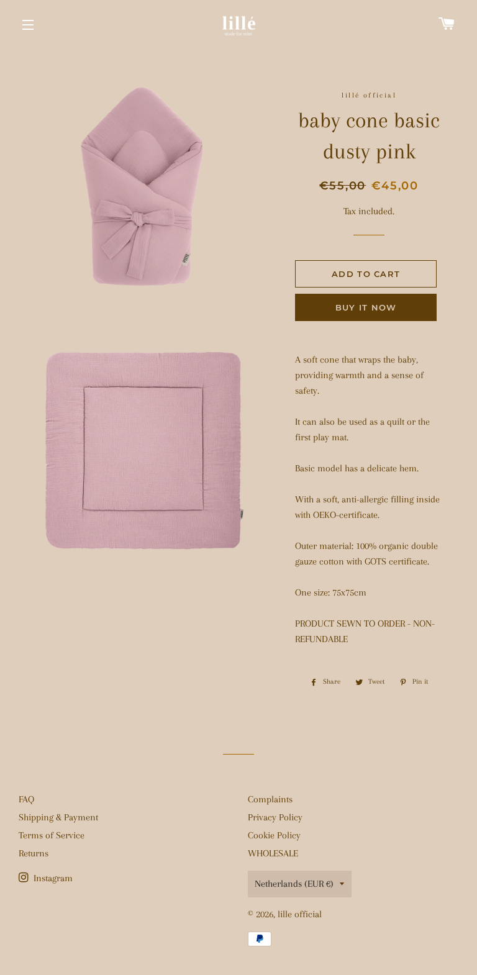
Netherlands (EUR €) (294, 883)
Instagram (52, 878)
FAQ (26, 799)
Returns (33, 853)
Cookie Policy (274, 835)
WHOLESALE (273, 853)
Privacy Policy (275, 817)
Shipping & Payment (58, 817)
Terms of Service (51, 835)
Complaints (270, 799)
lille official (300, 914)
